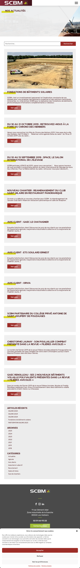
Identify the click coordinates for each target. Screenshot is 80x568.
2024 (10, 434)
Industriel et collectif (15, 465)
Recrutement (13, 468)
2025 (10, 431)
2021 (10, 442)
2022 (10, 439)
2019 (10, 445)
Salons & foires (13, 471)
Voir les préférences (40, 562)
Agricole (11, 459)
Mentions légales (46, 565)
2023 (10, 437)
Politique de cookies (34, 565)
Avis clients (12, 462)
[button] (77, 531)
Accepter (40, 550)
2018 (10, 448)
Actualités (11, 456)
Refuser (40, 556)
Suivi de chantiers (14, 474)
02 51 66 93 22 (40, 521)
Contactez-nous (40, 526)
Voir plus (14, 107)
